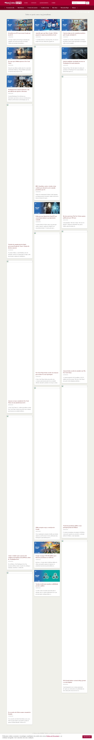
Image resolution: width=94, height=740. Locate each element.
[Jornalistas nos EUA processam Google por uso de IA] (19, 25)
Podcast (74, 7)
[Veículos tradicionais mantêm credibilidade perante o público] (47, 576)
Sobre (53, 3)
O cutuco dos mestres (33, 7)
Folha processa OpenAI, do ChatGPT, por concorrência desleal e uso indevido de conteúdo (46, 217)
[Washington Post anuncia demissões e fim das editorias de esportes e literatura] (19, 81)
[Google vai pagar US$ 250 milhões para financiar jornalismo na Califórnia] (47, 547)
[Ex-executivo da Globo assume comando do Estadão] (19, 641)
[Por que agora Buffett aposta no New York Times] (19, 53)
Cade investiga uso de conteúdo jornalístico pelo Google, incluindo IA (74, 34)
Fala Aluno (54, 7)
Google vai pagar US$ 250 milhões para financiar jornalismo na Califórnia (46, 556)
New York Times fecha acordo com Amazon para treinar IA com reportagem (47, 373)
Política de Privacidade (52, 736)
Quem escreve (44, 3)
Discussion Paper (65, 7)
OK (87, 3)
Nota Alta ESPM (39, 733)
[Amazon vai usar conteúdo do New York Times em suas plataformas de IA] (19, 329)
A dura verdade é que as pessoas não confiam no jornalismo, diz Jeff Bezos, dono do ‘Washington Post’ (19, 557)
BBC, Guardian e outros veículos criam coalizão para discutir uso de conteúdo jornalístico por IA (46, 187)
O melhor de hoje (45, 7)
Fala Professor (21, 7)
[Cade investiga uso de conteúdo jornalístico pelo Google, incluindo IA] (74, 25)
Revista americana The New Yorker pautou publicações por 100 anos (74, 217)
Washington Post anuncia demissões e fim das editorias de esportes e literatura (18, 90)
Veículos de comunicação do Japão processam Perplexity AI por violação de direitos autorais (18, 246)
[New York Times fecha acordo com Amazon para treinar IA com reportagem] (47, 301)
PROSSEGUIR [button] (87, 737)
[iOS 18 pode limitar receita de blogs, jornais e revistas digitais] (74, 609)
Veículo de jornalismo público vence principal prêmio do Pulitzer (72, 526)
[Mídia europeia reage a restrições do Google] (47, 456)
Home (26, 3)
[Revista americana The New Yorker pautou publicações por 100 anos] (74, 145)
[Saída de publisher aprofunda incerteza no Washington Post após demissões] (74, 53)
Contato (33, 3)
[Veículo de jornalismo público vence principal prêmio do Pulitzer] (74, 454)
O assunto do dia (10, 7)
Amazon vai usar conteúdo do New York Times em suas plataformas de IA (18, 401)
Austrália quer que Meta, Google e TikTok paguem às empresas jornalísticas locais (46, 34)
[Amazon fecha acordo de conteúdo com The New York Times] (74, 299)
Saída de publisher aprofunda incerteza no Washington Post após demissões (74, 62)
